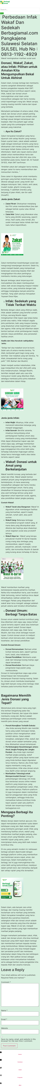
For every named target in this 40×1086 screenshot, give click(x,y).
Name (4, 1010)
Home (20, 1054)
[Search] (2, 13)
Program (20, 1077)
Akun (20, 1085)
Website (4, 1028)
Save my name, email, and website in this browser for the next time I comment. (18, 1040)
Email (4, 1019)
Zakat (20, 1069)
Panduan (20, 1062)
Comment (6, 982)
